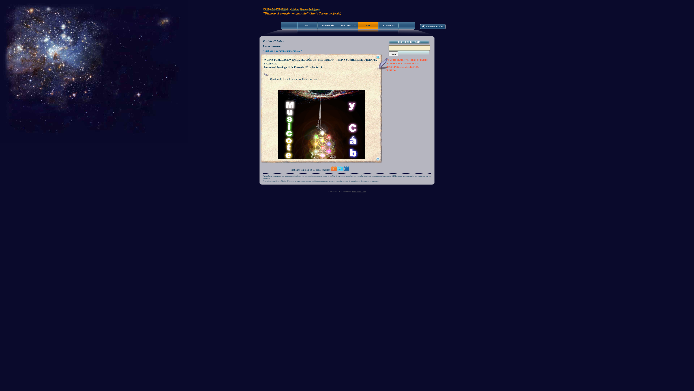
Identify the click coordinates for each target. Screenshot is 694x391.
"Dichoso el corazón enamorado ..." (282, 51)
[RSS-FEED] (334, 169)
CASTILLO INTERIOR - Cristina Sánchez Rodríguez (291, 9)
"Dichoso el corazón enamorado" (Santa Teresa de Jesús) (302, 13)
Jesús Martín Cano (359, 191)
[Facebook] (346, 169)
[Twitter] (340, 169)
